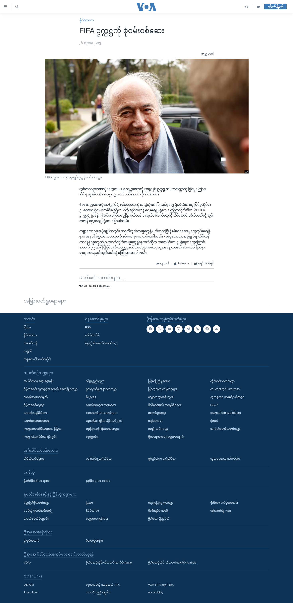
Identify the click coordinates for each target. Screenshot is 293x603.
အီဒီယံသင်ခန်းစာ (34, 458)
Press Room (31, 592)
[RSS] (197, 329)
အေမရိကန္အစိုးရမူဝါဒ (98, 592)
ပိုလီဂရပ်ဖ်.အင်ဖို (158, 510)
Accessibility (155, 592)
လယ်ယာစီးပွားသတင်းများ (101, 412)
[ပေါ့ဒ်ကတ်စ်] (207, 329)
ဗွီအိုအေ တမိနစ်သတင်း (224, 502)
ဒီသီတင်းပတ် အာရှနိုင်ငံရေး (164, 404)
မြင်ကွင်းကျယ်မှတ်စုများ (162, 389)
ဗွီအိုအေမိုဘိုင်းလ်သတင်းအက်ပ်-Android (172, 562)
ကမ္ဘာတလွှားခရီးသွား (160, 397)
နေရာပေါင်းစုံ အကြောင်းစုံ (225, 412)
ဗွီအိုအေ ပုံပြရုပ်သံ (159, 518)
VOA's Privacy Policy (161, 584)
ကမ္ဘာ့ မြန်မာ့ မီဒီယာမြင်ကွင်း (40, 436)
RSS (88, 327)
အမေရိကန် (30, 343)
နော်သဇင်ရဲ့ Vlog (220, 510)
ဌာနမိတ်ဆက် (32, 540)
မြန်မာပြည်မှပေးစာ (159, 381)
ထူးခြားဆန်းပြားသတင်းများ (102, 428)
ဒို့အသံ (214, 420)
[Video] (258, 7)
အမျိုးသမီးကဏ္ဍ (158, 428)
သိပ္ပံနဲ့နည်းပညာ (95, 381)
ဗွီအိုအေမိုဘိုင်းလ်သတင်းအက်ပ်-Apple (109, 562)
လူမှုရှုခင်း (92, 436)
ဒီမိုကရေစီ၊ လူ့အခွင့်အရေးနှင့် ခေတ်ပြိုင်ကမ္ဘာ (51, 389)
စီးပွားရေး (91, 397)
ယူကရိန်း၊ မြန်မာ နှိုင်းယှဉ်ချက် (104, 420)
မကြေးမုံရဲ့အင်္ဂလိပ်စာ (98, 458)
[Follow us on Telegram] (188, 329)
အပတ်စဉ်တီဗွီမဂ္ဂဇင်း (36, 518)
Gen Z (214, 404)
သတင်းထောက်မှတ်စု (36, 420)
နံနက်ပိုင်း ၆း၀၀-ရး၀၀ (37, 480)
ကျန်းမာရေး (155, 420)
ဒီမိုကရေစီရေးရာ (34, 404)
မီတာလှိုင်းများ (94, 540)
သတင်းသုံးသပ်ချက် (36, 397)
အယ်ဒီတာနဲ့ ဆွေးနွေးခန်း (38, 381)
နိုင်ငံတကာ (86, 20)
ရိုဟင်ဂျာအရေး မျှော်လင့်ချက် (166, 436)
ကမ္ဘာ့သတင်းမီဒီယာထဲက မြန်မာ (42, 428)
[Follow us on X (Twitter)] (159, 329)
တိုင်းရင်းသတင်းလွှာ (222, 381)
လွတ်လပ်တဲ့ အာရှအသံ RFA (103, 584)
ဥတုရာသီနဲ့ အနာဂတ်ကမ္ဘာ (101, 389)
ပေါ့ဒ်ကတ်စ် (92, 335)
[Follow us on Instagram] (178, 329)
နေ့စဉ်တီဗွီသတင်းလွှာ (36, 502)
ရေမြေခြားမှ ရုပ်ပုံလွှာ (160, 502)
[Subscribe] (216, 329)
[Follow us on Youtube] (169, 329)
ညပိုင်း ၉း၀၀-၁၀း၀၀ (98, 480)
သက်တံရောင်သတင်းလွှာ (225, 428)
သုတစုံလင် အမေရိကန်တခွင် (227, 397)
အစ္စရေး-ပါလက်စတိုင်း (37, 359)
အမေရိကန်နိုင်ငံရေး (35, 412)
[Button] (207, 54)
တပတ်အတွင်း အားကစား (101, 404)
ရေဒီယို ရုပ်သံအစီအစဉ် (38, 510)
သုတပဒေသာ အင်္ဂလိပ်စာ (225, 458)
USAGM (29, 584)
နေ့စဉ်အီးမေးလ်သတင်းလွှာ (101, 343)
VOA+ (27, 562)
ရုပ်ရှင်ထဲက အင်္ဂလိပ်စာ (162, 458)
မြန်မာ (27, 327)
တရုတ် (28, 351)
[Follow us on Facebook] (150, 329)
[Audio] (246, 7)
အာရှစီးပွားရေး (157, 412)
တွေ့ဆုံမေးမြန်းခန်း (97, 518)
